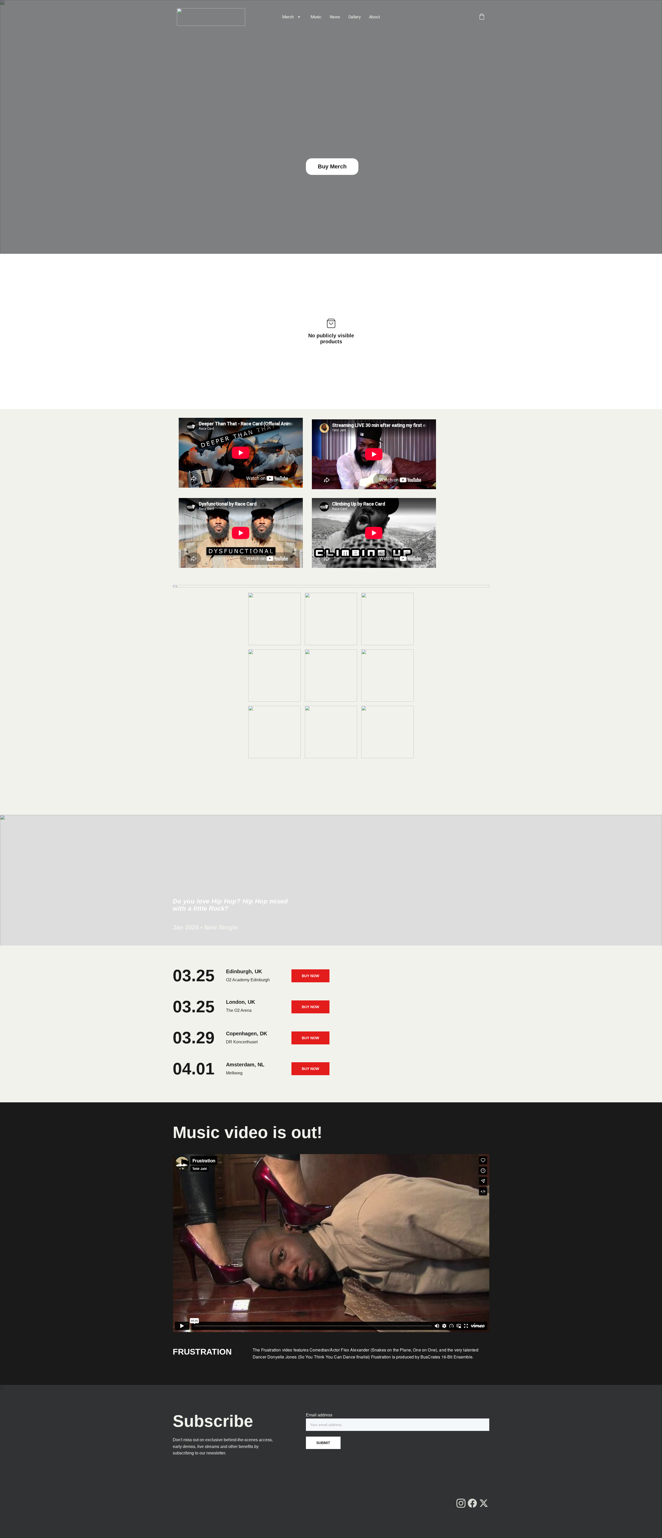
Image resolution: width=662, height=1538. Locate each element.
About (374, 16)
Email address (319, 1415)
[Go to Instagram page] (460, 1503)
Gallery (354, 16)
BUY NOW (310, 976)
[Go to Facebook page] (472, 1503)
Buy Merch (332, 166)
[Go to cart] (481, 17)
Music (316, 16)
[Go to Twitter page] (483, 1503)
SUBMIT (323, 1443)
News (335, 16)
